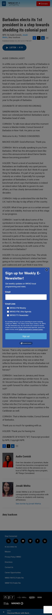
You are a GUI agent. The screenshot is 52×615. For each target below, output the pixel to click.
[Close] (47, 269)
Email (7, 292)
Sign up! (26, 336)
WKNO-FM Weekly (18, 307)
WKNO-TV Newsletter (19, 315)
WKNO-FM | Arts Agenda (20, 311)
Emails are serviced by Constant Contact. (31, 329)
